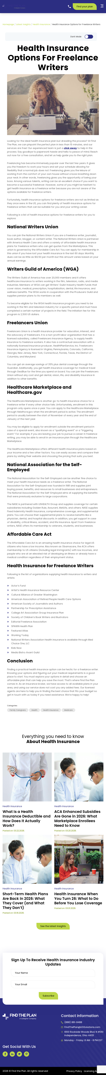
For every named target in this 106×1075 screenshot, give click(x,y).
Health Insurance (41, 24)
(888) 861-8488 (73, 1022)
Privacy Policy (74, 1071)
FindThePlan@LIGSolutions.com (82, 1027)
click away (70, 148)
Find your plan (85, 6)
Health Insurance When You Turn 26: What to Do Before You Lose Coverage (78, 898)
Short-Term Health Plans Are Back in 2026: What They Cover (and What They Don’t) (25, 900)
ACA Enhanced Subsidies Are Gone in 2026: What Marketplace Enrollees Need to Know (77, 818)
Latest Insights (23, 24)
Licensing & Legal (93, 1071)
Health (34, 710)
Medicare (68, 710)
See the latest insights (53, 926)
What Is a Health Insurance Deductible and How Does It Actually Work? (27, 818)
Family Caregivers (18, 710)
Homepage (8, 24)
